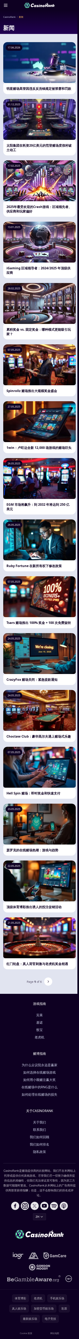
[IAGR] (18, 1256)
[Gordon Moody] (39, 1267)
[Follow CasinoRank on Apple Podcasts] (64, 1206)
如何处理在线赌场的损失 (39, 1094)
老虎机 (39, 1037)
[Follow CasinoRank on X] (35, 1206)
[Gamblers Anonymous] (33, 1256)
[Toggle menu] (6, 5)
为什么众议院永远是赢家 (39, 1065)
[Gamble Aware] (34, 1278)
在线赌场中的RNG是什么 (39, 1087)
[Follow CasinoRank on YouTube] (44, 1206)
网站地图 (54, 1333)
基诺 (39, 1022)
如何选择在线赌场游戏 (39, 1072)
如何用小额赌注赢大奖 (39, 1079)
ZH (37, 1217)
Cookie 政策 (26, 1333)
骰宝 (39, 1030)
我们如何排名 (39, 1144)
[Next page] (48, 981)
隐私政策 (39, 1151)
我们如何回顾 (39, 1137)
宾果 (39, 1015)
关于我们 (39, 1122)
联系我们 (39, 1129)
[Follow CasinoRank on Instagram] (25, 1206)
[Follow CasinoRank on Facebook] (15, 1206)
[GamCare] (55, 1256)
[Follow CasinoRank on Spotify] (54, 1206)
